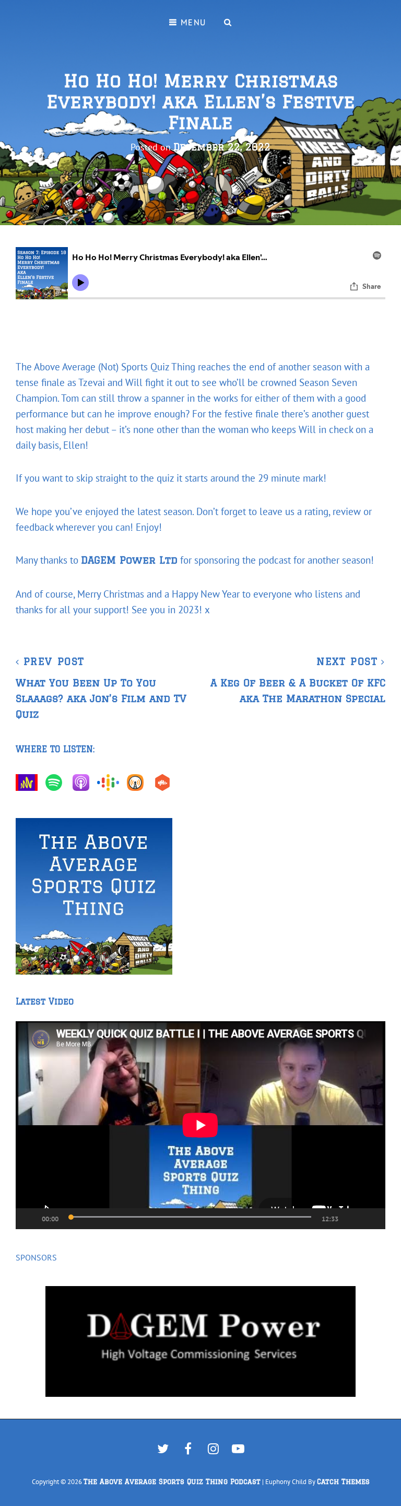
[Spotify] (56, 782)
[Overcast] (137, 782)
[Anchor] (29, 782)
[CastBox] (165, 782)
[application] (200, 1125)
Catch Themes (343, 1482)
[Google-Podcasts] (110, 782)
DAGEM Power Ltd (129, 560)
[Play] (24, 1218)
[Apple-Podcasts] (83, 782)
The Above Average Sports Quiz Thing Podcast (172, 1482)
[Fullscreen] (373, 1218)
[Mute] (352, 1218)
